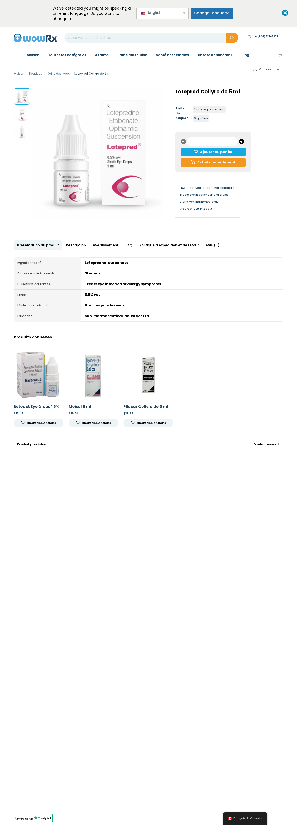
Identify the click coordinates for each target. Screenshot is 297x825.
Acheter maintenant (216, 162)
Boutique (36, 73)
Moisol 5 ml (80, 406)
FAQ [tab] (128, 245)
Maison (19, 73)
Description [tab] (76, 245)
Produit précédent (32, 444)
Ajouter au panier (216, 151)
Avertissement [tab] (105, 245)
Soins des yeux (58, 73)
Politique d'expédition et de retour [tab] (169, 245)
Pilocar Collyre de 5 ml (145, 406)
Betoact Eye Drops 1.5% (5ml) (36, 409)
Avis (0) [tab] (212, 245)
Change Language (212, 13)
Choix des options (41, 423)
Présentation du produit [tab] (38, 245)
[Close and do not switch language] (281, 13)
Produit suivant (266, 444)
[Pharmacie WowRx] (35, 37)
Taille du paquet (181, 113)
